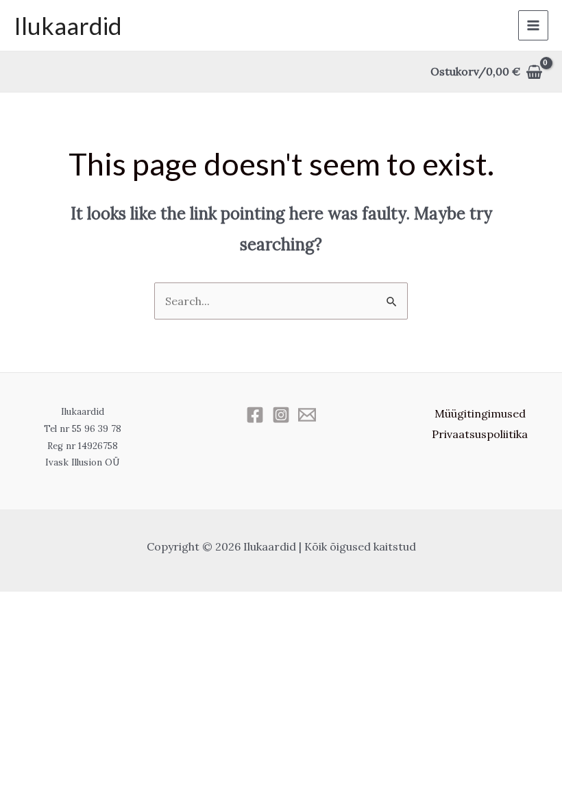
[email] (307, 415)
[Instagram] (281, 415)
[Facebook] (255, 415)
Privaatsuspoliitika (480, 434)
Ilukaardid (68, 25)
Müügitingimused (480, 413)
